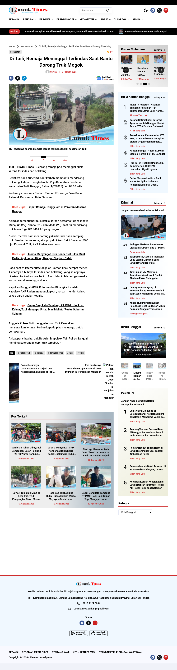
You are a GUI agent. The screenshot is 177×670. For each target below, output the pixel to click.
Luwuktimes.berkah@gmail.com (91, 608)
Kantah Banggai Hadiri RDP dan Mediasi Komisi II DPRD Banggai (147, 152)
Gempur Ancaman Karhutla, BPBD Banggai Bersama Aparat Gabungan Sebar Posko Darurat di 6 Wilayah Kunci (124, 376)
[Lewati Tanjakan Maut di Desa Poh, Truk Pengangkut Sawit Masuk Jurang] (26, 477)
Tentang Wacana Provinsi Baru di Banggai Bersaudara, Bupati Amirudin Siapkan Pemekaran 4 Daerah (147, 432)
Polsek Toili (25, 353)
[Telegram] (24, 78)
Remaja (40, 353)
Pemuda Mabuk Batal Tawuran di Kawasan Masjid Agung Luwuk (148, 468)
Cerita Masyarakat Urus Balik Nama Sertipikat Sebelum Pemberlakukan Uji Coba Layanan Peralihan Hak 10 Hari (147, 181)
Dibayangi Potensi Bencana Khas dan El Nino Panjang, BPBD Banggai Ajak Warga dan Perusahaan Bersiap (149, 376)
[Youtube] (166, 10)
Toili (71, 353)
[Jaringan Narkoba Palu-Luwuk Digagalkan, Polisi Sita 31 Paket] (143, 227)
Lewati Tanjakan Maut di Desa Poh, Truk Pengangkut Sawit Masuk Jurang (26, 496)
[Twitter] (159, 10)
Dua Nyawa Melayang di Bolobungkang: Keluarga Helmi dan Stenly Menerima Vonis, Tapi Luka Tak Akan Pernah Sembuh (148, 290)
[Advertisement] (103, 223)
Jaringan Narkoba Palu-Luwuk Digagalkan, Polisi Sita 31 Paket (147, 246)
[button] (108, 10)
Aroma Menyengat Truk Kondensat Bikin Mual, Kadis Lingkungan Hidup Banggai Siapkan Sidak (61, 451)
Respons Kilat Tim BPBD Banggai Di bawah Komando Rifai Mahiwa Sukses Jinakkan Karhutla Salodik (162, 376)
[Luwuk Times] (28, 10)
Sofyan (53, 72)
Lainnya (158, 50)
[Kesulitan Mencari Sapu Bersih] (143, 59)
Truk (81, 353)
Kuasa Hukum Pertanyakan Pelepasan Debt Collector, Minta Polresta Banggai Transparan (147, 305)
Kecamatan (15, 52)
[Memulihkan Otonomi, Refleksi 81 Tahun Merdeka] (160, 59)
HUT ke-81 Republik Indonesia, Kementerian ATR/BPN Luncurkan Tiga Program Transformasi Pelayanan (147, 166)
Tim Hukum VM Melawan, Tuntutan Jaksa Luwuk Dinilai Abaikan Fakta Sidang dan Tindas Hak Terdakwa (146, 275)
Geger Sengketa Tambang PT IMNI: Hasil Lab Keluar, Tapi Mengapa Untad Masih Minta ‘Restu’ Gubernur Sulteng (96, 496)
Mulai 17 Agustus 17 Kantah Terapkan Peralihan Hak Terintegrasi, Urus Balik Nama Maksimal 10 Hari (146, 108)
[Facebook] (152, 10)
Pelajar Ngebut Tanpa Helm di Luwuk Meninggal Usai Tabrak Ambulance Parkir (146, 450)
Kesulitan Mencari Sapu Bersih (142, 71)
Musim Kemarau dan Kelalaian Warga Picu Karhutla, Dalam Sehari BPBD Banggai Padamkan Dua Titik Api (143, 347)
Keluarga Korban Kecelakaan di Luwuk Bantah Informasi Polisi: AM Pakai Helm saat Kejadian (147, 484)
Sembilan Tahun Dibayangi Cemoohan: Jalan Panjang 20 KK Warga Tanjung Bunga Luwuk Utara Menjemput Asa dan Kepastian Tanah (26, 451)
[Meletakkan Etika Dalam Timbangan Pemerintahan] (127, 59)
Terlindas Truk (56, 353)
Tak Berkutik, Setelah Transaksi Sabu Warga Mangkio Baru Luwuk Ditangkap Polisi (147, 259)
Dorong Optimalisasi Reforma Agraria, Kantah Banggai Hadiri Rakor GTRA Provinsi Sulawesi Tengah (147, 123)
